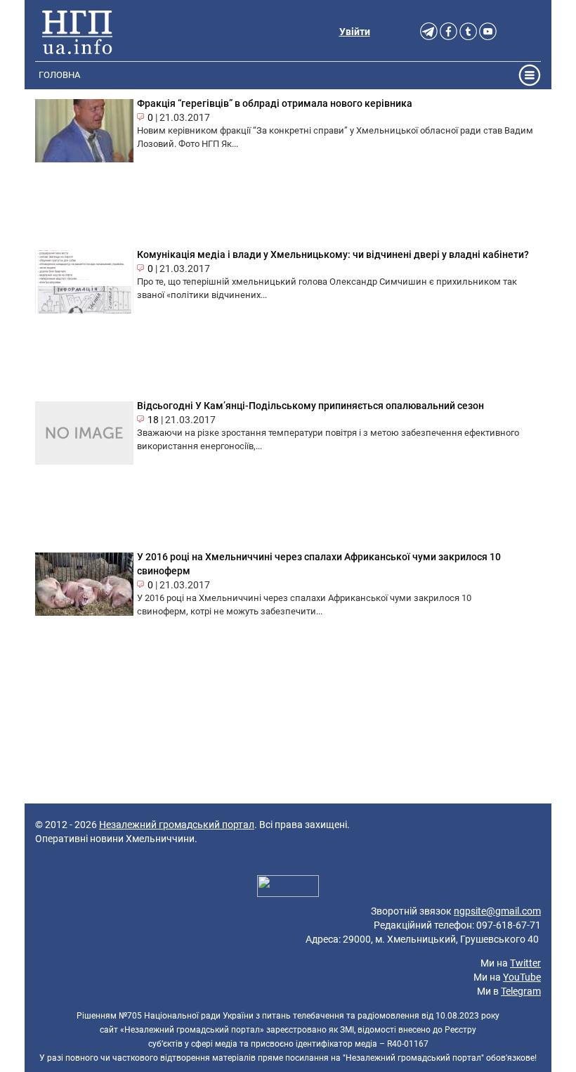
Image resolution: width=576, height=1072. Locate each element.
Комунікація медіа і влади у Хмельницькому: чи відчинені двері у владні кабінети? (333, 254)
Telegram (521, 991)
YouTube (522, 977)
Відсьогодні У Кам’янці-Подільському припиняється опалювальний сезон (310, 405)
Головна (59, 75)
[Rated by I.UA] (288, 887)
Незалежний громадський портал (176, 824)
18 (153, 419)
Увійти (354, 31)
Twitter (525, 963)
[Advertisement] (288, 747)
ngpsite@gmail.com (497, 911)
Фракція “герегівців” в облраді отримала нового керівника (274, 103)
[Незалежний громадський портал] (77, 31)
